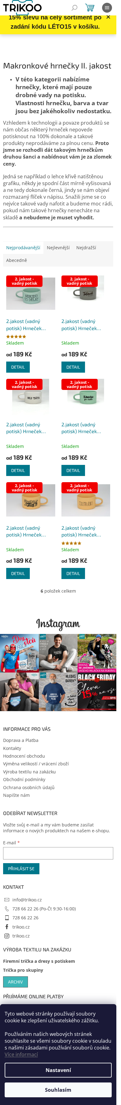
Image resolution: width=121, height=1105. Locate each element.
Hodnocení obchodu (24, 756)
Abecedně (16, 260)
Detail (18, 367)
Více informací (21, 1054)
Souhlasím (58, 1089)
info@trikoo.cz (27, 900)
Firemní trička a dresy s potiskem (39, 961)
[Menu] (107, 8)
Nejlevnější (58, 247)
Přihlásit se (21, 868)
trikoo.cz (21, 927)
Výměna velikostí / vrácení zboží (36, 764)
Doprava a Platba (20, 740)
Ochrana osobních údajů (29, 787)
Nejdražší (86, 247)
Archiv (15, 981)
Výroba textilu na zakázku (29, 772)
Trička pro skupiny (23, 970)
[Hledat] (74, 8)
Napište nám (16, 795)
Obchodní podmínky (24, 779)
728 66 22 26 (25, 918)
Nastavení (58, 1070)
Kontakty (12, 748)
